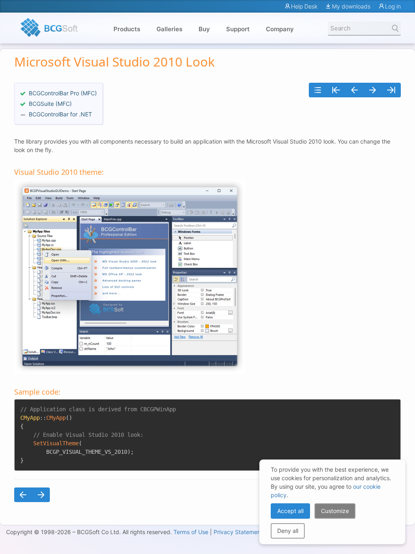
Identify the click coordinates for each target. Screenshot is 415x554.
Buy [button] (204, 29)
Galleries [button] (169, 29)
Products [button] (126, 29)
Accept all (290, 510)
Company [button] (280, 29)
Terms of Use (190, 531)
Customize (335, 510)
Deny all (287, 530)
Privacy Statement (238, 531)
